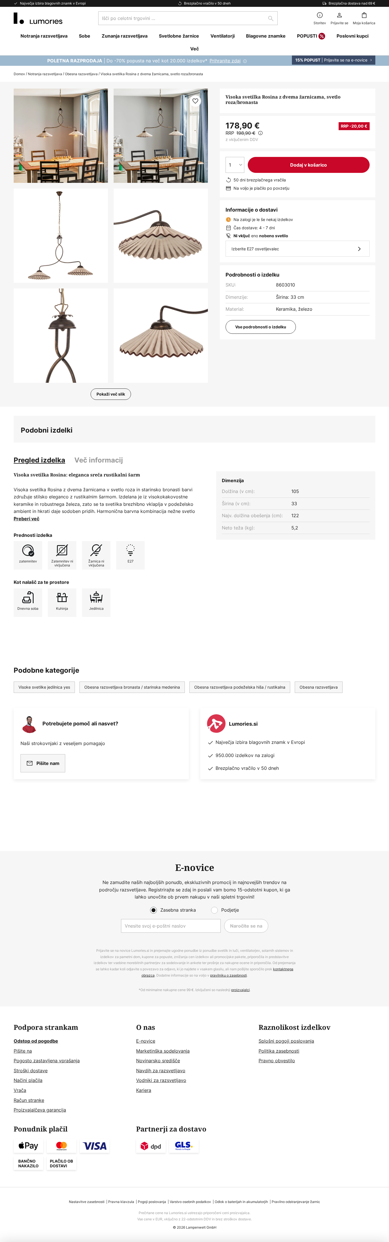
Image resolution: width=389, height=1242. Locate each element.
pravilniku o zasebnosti (228, 975)
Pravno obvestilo (277, 1060)
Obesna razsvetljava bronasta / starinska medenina (132, 687)
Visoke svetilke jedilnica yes (44, 687)
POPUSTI (307, 36)
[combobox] (188, 18)
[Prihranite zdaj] (194, 61)
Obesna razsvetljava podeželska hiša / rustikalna (239, 687)
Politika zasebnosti (279, 1051)
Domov (19, 73)
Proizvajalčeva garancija (40, 1110)
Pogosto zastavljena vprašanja (47, 1060)
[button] (61, 236)
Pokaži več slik (111, 394)
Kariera (143, 1090)
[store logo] (38, 18)
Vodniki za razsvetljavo (161, 1080)
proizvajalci (240, 989)
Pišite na (23, 1051)
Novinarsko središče (158, 1060)
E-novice (145, 1041)
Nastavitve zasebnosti (87, 1201)
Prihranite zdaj (225, 61)
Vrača (20, 1090)
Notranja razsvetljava (45, 73)
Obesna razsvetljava (81, 73)
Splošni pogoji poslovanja (286, 1041)
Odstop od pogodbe (36, 1041)
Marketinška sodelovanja (163, 1051)
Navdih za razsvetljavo (160, 1070)
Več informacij (98, 460)
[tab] (39, 460)
